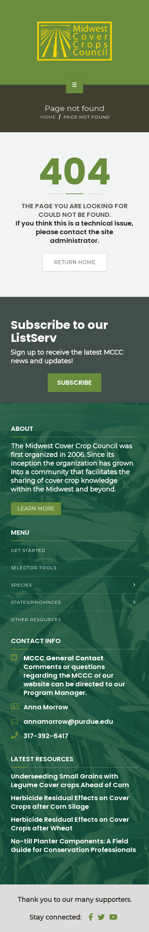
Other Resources (36, 619)
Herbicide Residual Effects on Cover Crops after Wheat (70, 824)
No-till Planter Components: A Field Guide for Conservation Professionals (73, 845)
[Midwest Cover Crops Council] (74, 41)
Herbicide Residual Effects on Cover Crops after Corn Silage (70, 802)
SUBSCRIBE (74, 382)
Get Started (28, 550)
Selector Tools (33, 567)
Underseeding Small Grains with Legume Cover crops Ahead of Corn (70, 780)
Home (48, 117)
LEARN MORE (36, 508)
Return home (74, 262)
